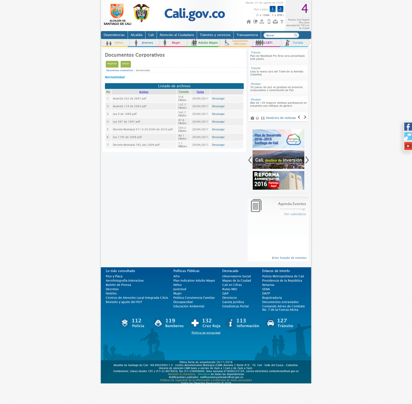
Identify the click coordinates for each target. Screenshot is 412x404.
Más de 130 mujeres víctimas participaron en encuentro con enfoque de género (278, 104)
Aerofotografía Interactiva (125, 280)
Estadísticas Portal (235, 306)
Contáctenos (275, 21)
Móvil (269, 21)
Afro (176, 276)
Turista (298, 42)
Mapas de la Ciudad (236, 280)
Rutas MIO (229, 289)
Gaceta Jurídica (233, 302)
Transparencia (247, 35)
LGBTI (268, 42)
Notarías (268, 285)
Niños (119, 42)
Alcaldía (136, 35)
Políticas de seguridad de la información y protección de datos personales (206, 380)
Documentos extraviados (280, 302)
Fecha (200, 91)
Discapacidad (183, 302)
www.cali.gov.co (129, 15)
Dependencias (114, 35)
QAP (225, 293)
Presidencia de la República (282, 280)
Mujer (176, 42)
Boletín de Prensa (118, 285)
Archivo (143, 91)
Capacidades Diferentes (240, 42)
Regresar (112, 63)
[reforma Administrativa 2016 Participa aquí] (278, 180)
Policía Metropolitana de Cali (283, 276)
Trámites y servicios (215, 35)
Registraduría (272, 297)
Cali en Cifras (232, 285)
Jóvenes (147, 42)
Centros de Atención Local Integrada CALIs (137, 297)
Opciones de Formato (282, 21)
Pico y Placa (114, 276)
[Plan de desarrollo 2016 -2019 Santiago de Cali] (278, 138)
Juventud (179, 289)
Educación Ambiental (188, 306)
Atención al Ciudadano (177, 35)
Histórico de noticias (281, 118)
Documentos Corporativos (119, 70)
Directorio (229, 297)
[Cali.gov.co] (195, 20)
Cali (151, 35)
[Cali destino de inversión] (278, 159)
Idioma (255, 21)
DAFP (266, 293)
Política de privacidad (206, 332)
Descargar (218, 98)
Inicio (248, 21)
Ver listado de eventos (290, 258)
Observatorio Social (236, 276)
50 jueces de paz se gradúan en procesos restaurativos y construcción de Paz (276, 89)
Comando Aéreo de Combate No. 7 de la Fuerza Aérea (283, 308)
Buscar (125, 63)
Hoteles (111, 293)
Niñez (177, 285)
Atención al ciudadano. (182, 374)
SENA (266, 289)
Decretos (112, 289)
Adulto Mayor (208, 42)
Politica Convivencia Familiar (194, 297)
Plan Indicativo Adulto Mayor (194, 280)
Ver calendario (295, 214)
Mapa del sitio (262, 21)
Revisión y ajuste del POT (124, 302)
